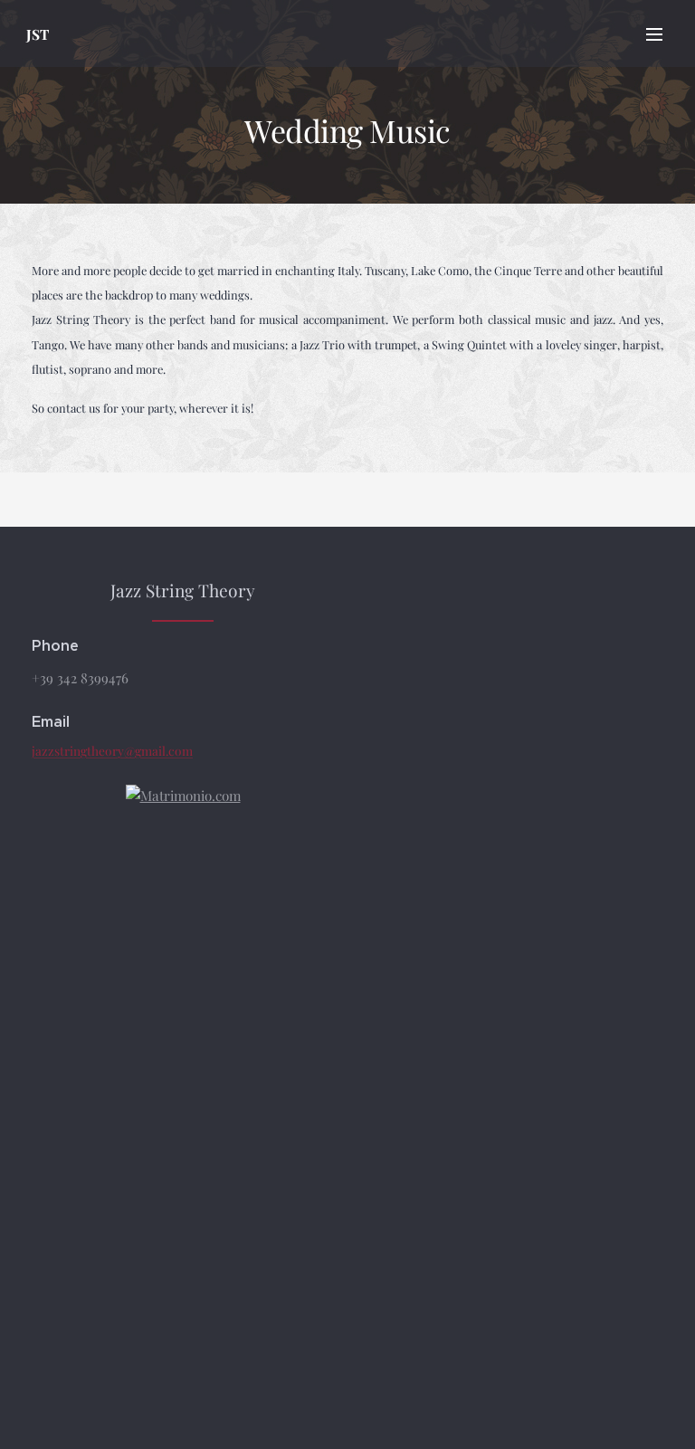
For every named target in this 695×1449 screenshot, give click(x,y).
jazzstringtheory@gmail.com (112, 750)
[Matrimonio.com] (183, 795)
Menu (654, 33)
